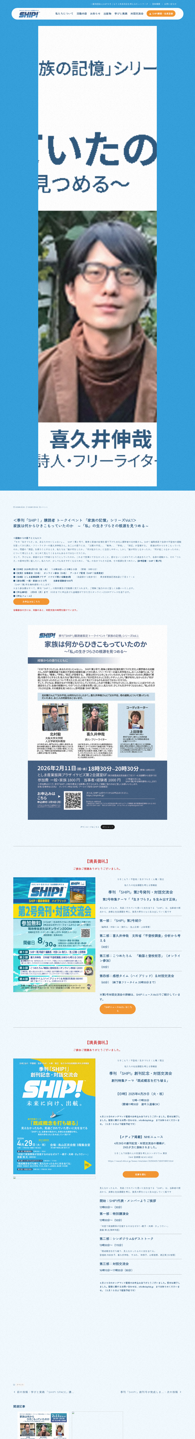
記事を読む (140, 1174)
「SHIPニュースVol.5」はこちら (117, 1008)
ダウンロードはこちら (89, 826)
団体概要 (156, 4)
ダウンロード (107, 827)
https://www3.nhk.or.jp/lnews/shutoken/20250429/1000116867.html (140, 1160)
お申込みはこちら (31, 601)
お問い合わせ (170, 4)
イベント (44, 507)
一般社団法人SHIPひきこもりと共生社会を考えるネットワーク (119, 4)
